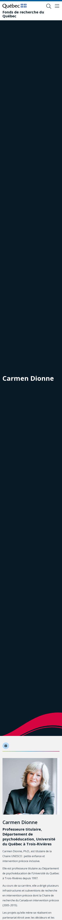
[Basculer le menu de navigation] (57, 6)
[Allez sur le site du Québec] (14, 6)
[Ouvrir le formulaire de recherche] (48, 6)
